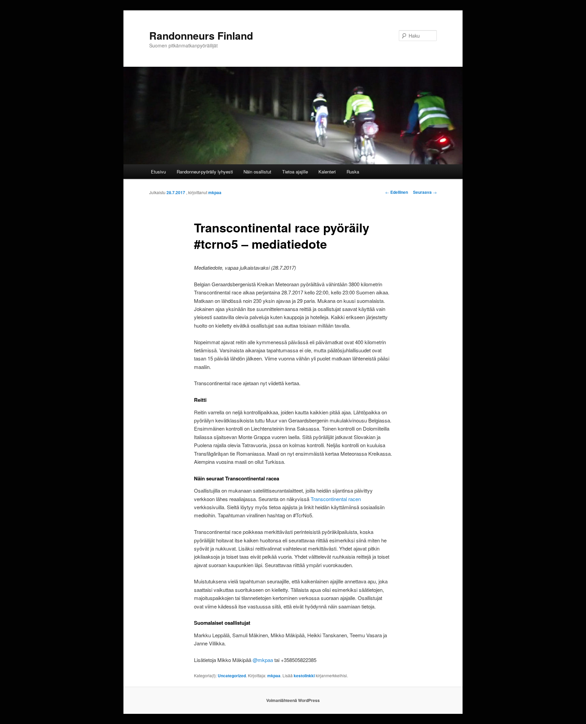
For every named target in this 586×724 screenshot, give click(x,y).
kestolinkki (304, 676)
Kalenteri (327, 171)
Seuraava (425, 192)
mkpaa (214, 192)
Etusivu (158, 171)
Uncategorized (232, 676)
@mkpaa (263, 659)
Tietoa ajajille (295, 171)
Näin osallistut (257, 171)
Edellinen (396, 192)
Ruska (353, 171)
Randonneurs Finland (201, 35)
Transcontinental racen (336, 498)
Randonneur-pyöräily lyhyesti (205, 171)
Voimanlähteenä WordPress (293, 700)
